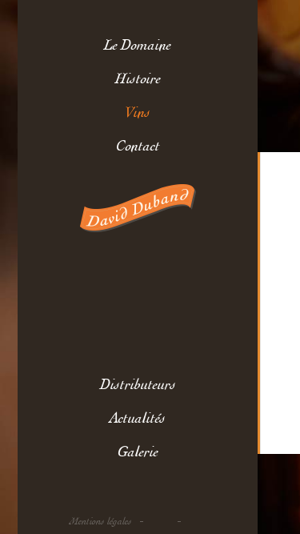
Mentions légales (101, 521)
